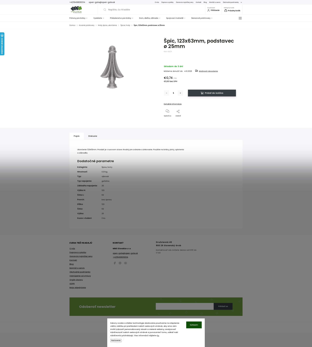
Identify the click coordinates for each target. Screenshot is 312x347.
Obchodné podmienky (231, 2)
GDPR (72, 283)
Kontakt (198, 2)
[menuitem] (79, 18)
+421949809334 (120, 257)
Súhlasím (194, 325)
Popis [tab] (77, 136)
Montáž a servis (214, 2)
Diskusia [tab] (92, 136)
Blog (205, 2)
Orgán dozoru (76, 280)
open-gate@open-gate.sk (125, 253)
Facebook (114, 263)
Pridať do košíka (214, 93)
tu (158, 335)
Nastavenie (116, 340)
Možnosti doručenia (208, 71)
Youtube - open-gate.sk (125, 263)
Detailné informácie (173, 104)
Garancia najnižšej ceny (184, 2)
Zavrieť (231, 120)
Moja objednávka (77, 287)
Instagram (120, 263)
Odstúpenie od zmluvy (80, 276)
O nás (157, 2)
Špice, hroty (107, 167)
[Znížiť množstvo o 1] (166, 93)
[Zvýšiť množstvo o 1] (180, 93)
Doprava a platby (167, 2)
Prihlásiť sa (223, 306)
